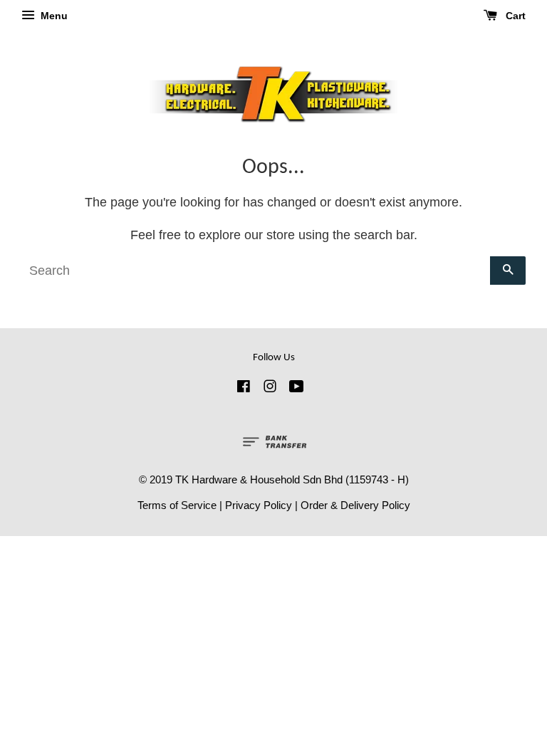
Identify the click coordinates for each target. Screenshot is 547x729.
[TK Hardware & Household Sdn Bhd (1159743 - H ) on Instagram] (270, 388)
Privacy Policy (258, 505)
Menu (53, 15)
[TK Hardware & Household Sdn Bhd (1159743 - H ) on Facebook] (243, 388)
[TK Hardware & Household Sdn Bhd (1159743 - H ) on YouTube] (296, 388)
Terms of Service (177, 505)
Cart (514, 15)
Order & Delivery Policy (355, 505)
